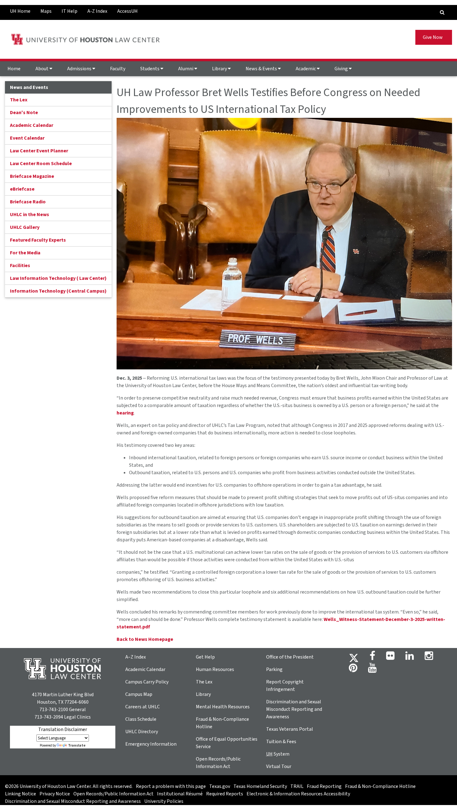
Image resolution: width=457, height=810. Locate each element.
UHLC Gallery (24, 227)
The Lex (18, 99)
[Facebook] (372, 658)
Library (220, 68)
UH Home (20, 11)
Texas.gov (219, 786)
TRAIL (296, 786)
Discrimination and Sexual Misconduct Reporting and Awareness (294, 709)
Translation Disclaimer (62, 729)
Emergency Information (151, 744)
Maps (46, 11)
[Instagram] (429, 658)
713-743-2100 (53, 709)
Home (14, 68)
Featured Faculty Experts (38, 240)
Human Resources (215, 669)
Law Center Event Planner (39, 150)
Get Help (205, 657)
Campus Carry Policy (146, 681)
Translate (76, 745)
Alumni (186, 68)
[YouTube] (372, 670)
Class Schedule (140, 719)
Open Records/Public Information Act (113, 793)
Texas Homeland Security (260, 786)
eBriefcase (22, 189)
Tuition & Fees (281, 741)
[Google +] (390, 658)
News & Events (262, 68)
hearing (125, 413)
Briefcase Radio (28, 201)
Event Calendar (27, 138)
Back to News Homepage (145, 639)
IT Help (69, 11)
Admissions (79, 68)
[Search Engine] (442, 12)
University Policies (163, 801)
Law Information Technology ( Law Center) (58, 278)
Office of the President (290, 657)
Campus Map (138, 694)
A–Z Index (135, 657)
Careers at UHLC (142, 706)
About (42, 68)
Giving (342, 68)
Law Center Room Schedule (41, 163)
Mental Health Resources (223, 706)
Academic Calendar (31, 125)
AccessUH (127, 11)
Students (150, 68)
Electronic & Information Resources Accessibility (298, 793)
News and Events (29, 87)
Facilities (20, 265)
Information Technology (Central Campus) (58, 291)
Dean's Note (24, 112)
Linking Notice (20, 793)
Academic (306, 68)
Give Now (434, 37)
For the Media (25, 252)
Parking (274, 669)
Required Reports (224, 793)
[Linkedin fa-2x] (409, 658)
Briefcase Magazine (32, 176)
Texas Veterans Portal (289, 729)
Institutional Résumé (180, 793)
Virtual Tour (278, 766)
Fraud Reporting (324, 786)
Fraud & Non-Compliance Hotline (380, 786)
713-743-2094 (49, 717)
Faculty (117, 68)
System (277, 754)
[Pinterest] (353, 670)
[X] (354, 658)
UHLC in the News (29, 214)
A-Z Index (97, 11)
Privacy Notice (54, 793)
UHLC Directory (141, 731)
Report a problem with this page (171, 786)
